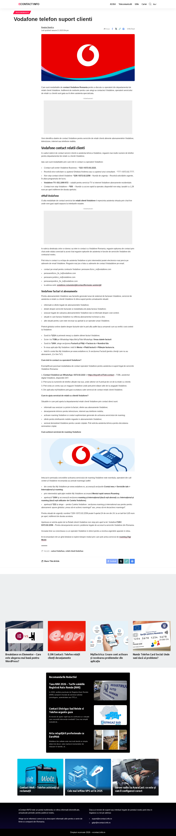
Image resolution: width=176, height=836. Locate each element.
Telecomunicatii (22, 12)
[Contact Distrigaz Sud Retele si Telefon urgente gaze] (110, 715)
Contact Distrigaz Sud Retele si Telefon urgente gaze (66, 710)
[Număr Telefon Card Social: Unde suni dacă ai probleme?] (152, 636)
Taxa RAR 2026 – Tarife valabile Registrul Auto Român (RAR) (67, 685)
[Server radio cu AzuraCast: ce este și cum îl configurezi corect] (136, 777)
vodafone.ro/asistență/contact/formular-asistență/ (79, 285)
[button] (150, 4)
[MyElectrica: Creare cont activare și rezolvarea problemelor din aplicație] (109, 636)
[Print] (123, 29)
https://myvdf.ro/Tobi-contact (101, 375)
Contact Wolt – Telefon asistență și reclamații (39, 789)
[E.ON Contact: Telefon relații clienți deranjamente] (67, 636)
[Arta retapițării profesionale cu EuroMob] (110, 740)
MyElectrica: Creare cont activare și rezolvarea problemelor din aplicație (109, 658)
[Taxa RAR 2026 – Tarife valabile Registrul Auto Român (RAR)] (110, 690)
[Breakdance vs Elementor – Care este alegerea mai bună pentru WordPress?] (24, 636)
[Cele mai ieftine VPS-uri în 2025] (88, 777)
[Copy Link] (119, 29)
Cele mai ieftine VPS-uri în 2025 (84, 790)
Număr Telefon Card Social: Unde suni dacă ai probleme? (151, 656)
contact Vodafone (58, 551)
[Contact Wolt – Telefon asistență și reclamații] (40, 777)
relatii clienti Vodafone (74, 551)
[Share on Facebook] (112, 29)
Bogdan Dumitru (47, 27)
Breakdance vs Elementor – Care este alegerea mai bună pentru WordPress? (23, 658)
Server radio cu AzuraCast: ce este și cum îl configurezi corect (135, 789)
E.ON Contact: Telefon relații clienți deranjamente (64, 656)
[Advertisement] (88, 117)
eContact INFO (29, 4)
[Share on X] (116, 29)
